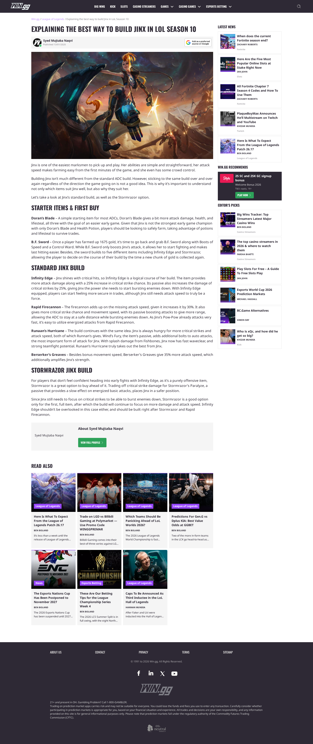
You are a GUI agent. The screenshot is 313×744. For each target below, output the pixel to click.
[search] (299, 6)
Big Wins (99, 6)
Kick (112, 6)
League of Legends (53, 19)
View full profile (90, 442)
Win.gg (35, 19)
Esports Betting (216, 6)
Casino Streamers (144, 6)
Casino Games (187, 6)
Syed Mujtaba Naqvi (58, 40)
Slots (124, 6)
